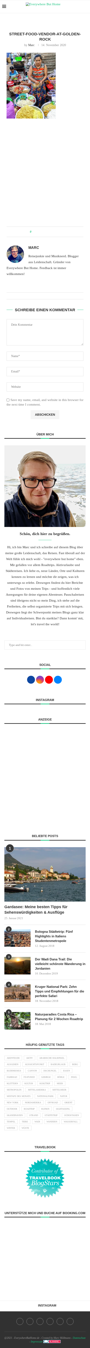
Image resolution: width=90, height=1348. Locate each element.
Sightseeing (63, 1109)
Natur (63, 1096)
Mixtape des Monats (19, 1096)
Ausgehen (12, 1064)
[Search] (85, 6)
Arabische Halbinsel (51, 1058)
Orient (68, 1102)
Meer (60, 1083)
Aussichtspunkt (34, 1064)
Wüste (25, 1128)
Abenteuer (13, 1058)
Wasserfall (71, 1121)
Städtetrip (51, 1115)
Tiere (25, 1121)
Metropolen (14, 1090)
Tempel (11, 1121)
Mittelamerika (37, 1090)
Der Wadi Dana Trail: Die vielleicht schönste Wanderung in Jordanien (60, 963)
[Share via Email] (57, 232)
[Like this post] (34, 232)
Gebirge (46, 1077)
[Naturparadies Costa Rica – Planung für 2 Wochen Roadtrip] (17, 1021)
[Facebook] (19, 1321)
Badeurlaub (58, 1064)
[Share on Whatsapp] (53, 232)
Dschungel (50, 1070)
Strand (33, 1115)
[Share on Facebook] (39, 232)
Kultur (28, 1083)
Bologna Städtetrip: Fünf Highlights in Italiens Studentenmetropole (54, 936)
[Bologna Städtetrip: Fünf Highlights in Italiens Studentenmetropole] (17, 938)
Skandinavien (15, 1115)
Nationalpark (45, 1096)
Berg (75, 1064)
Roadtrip (29, 1109)
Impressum (37, 1341)
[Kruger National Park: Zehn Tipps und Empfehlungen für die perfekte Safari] (17, 993)
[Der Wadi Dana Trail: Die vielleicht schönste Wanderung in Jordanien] (17, 965)
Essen (66, 1070)
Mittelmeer (59, 1090)
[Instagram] (39, 1321)
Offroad (53, 1102)
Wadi (37, 1121)
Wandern (52, 1121)
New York (12, 1102)
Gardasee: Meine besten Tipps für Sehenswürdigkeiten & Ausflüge (36, 910)
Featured (29, 1077)
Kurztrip (45, 1083)
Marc (31, 45)
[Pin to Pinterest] (44, 232)
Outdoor (12, 1109)
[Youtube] (50, 1321)
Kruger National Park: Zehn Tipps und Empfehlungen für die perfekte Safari (59, 991)
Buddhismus (14, 1070)
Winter (11, 1128)
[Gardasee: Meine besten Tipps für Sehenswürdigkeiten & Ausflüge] (45, 874)
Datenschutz (79, 1337)
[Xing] (70, 1321)
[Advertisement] (45, 174)
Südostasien (71, 1115)
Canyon (32, 1070)
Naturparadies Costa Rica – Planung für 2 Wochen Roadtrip (59, 1016)
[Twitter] (29, 1321)
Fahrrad (12, 1077)
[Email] (60, 1321)
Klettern (12, 1083)
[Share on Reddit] (49, 232)
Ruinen (45, 1109)
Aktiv (29, 1058)
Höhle (60, 1077)
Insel (74, 1077)
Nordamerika (33, 1102)
